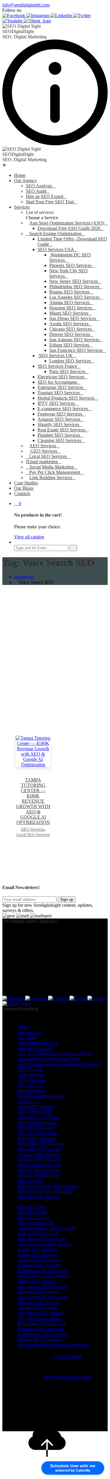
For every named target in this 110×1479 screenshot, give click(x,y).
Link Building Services (50, 477)
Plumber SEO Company (40, 1339)
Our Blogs (23, 488)
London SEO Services (70, 360)
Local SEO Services (48, 456)
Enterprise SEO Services (60, 387)
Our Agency (25, 180)
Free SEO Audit (33, 1212)
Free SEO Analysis (35, 1048)
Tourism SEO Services (59, 392)
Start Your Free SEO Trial (50, 201)
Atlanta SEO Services (69, 302)
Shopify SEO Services (58, 424)
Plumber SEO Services (59, 435)
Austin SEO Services (69, 323)
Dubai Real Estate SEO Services (48, 1186)
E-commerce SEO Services (63, 408)
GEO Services (43, 451)
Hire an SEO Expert (44, 196)
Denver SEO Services (69, 334)
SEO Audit (36, 191)
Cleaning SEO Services (59, 440)
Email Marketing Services (41, 1096)
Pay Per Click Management (54, 472)
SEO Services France (57, 366)
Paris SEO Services (67, 371)
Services (22, 207)
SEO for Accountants (57, 382)
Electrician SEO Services (61, 376)
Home (20, 175)
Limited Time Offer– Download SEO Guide (59, 1064)
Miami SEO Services (68, 313)
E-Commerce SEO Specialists (45, 1191)
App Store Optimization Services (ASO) (66, 222)
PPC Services (30, 1085)
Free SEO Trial (32, 1206)
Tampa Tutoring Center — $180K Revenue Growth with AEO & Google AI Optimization (33, 801)
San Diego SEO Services (72, 318)
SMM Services (31, 1090)
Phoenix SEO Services (70, 265)
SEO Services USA (56, 249)
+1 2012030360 (67, 1356)
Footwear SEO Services (60, 413)
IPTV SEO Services (56, 403)
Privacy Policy (31, 1180)
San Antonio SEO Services (74, 339)
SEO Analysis (39, 185)
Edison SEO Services (69, 344)
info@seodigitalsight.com (26, 4)
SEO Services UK (55, 355)
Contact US (28, 1101)
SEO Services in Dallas (39, 1318)
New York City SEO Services (45, 1243)
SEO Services (30, 1069)
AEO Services (42, 445)
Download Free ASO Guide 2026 (69, 228)
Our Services (30, 1032)
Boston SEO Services (69, 291)
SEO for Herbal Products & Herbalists (53, 1344)
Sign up (66, 899)
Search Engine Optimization (55, 233)
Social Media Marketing (51, 466)
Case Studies (26, 482)
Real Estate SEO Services (61, 429)
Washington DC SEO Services (47, 1228)
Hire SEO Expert (34, 1217)
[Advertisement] (55, 645)
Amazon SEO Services (59, 419)
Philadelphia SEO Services (74, 286)
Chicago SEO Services (70, 329)
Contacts (22, 493)
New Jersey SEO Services (73, 281)
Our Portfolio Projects (38, 1043)
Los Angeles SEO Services (74, 297)
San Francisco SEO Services (75, 350)
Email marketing (42, 461)
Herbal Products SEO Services (66, 397)
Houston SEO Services (70, 307)
